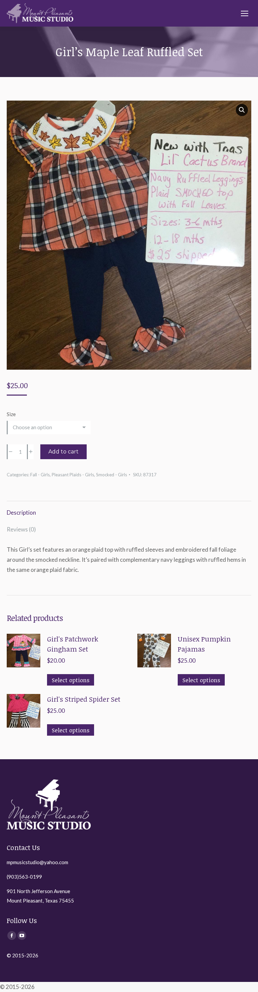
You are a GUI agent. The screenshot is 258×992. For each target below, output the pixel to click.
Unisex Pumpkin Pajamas (204, 644)
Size (11, 414)
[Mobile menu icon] (244, 13)
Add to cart (63, 451)
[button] (242, 110)
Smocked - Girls (111, 474)
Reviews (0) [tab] (21, 529)
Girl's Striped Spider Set (83, 699)
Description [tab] (21, 512)
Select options (70, 680)
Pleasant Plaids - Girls (73, 474)
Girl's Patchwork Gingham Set (72, 644)
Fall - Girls (40, 474)
